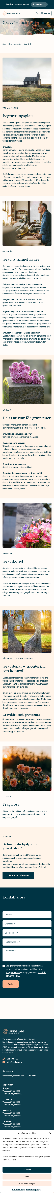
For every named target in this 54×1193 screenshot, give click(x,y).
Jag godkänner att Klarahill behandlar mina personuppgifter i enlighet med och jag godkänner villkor (26, 971)
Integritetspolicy (33, 1189)
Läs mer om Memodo (18, 875)
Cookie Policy (18, 1189)
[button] (50, 1133)
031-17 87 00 (40, 4)
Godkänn (27, 1170)
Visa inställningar (27, 1184)
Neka (27, 1177)
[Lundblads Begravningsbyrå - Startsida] (16, 1031)
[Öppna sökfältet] (37, 13)
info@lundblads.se (15, 1062)
